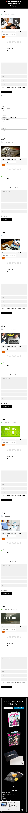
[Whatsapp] (18, 42)
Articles (2, 106)
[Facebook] (7, 42)
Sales (2, 132)
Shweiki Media (10, 48)
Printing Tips (3, 128)
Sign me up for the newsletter (8, 95)
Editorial (2, 110)
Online (2, 126)
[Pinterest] (15, 42)
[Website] (8, 51)
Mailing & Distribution (5, 119)
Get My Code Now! (19, 707)
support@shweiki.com (14, 5)
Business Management (5, 108)
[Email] (20, 42)
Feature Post (3, 115)
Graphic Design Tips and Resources (8, 117)
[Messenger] (10, 42)
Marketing (3, 121)
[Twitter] (13, 42)
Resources (3, 130)
